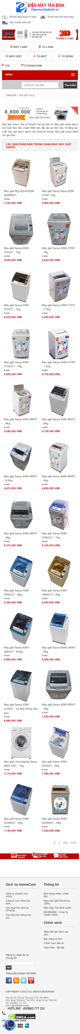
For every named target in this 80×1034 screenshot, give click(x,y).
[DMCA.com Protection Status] (21, 1018)
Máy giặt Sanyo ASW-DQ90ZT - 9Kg (54, 763)
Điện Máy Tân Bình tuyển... (58, 907)
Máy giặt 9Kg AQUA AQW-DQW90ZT (19, 193)
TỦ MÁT (41, 56)
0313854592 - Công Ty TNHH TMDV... (56, 913)
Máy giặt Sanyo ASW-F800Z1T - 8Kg (16, 592)
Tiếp (65, 842)
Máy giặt (59, 124)
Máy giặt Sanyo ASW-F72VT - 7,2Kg (58, 307)
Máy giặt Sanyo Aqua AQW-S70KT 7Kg (58, 193)
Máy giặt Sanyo (10, 124)
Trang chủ (11, 95)
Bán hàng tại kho (53, 938)
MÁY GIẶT (15, 56)
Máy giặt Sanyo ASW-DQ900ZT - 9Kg (16, 820)
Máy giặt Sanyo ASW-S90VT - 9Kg (20, 535)
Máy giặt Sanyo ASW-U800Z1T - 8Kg (54, 592)
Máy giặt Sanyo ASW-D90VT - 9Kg (59, 706)
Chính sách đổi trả (53, 943)
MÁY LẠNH (20, 46)
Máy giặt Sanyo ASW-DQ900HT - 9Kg (54, 820)
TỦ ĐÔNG (67, 56)
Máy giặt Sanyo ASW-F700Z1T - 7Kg (16, 364)
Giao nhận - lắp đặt (54, 947)
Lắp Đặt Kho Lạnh (19, 1005)
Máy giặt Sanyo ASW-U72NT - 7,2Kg (59, 364)
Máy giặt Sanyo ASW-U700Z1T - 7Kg (54, 535)
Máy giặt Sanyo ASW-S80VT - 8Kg (20, 421)
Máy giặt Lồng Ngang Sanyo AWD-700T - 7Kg (20, 763)
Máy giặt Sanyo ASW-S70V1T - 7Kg (16, 307)
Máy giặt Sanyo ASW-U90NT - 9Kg (59, 649)
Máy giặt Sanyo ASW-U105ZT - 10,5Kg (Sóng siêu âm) (21, 708)
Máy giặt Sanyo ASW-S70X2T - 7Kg (16, 250)
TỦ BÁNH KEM (33, 65)
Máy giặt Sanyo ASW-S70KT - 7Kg (58, 250)
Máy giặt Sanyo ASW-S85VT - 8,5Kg (20, 478)
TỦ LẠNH (47, 46)
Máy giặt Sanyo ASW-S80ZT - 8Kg (58, 421)
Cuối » (74, 842)
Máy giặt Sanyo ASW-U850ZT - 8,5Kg (16, 649)
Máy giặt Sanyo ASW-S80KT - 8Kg (58, 478)
